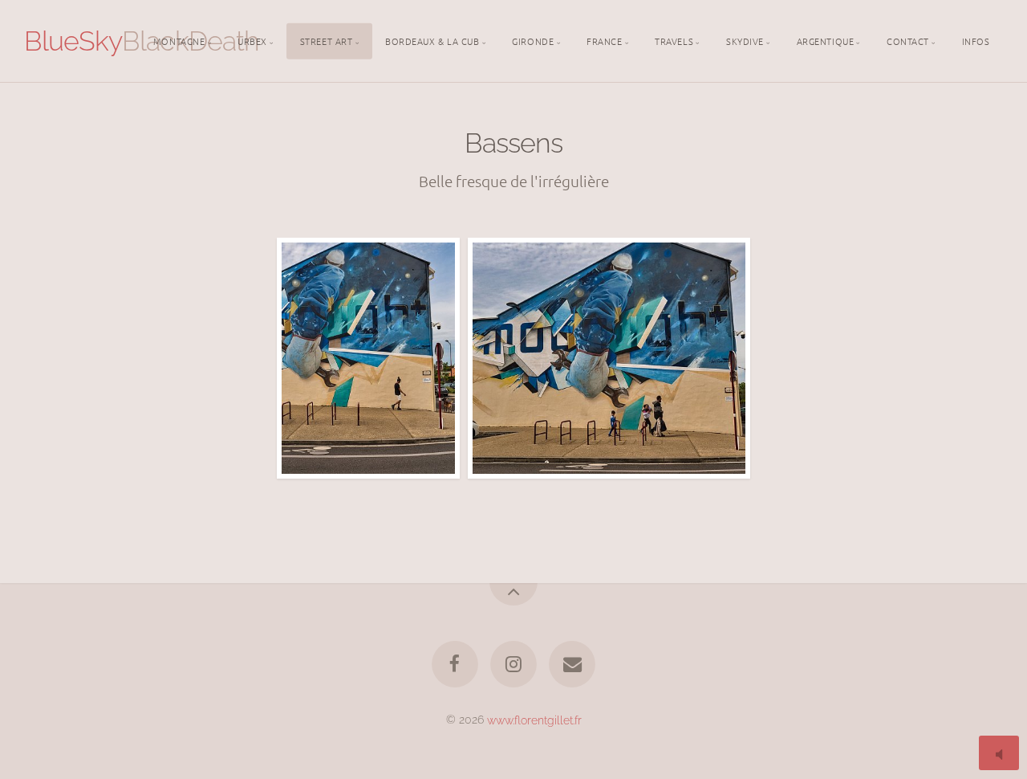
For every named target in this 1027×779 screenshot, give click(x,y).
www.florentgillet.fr (534, 719)
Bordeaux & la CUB (432, 40)
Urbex (252, 40)
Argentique (825, 40)
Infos (976, 40)
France (604, 40)
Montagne (179, 40)
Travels (674, 40)
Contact (908, 40)
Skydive (745, 40)
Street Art (326, 40)
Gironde (533, 40)
